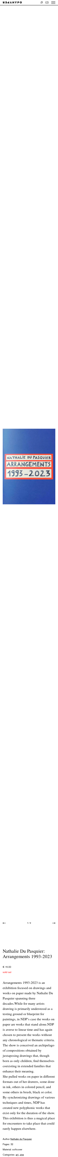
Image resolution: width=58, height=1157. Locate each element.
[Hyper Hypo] (12, 2)
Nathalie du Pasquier (21, 1139)
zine (22, 1154)
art (17, 1154)
